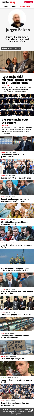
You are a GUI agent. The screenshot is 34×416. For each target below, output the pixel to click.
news (14, 6)
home (6, 6)
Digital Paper (25, 6)
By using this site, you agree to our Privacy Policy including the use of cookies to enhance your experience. (17, 412)
